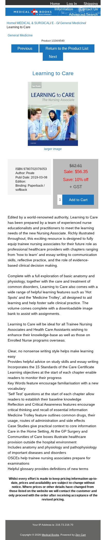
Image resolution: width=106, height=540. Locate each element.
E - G (55, 23)
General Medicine (72, 23)
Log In (72, 4)
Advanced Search (83, 14)
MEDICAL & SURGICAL (33, 23)
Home (55, 4)
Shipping (91, 4)
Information (64, 9)
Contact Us (89, 9)
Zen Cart (80, 534)
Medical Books (50, 534)
